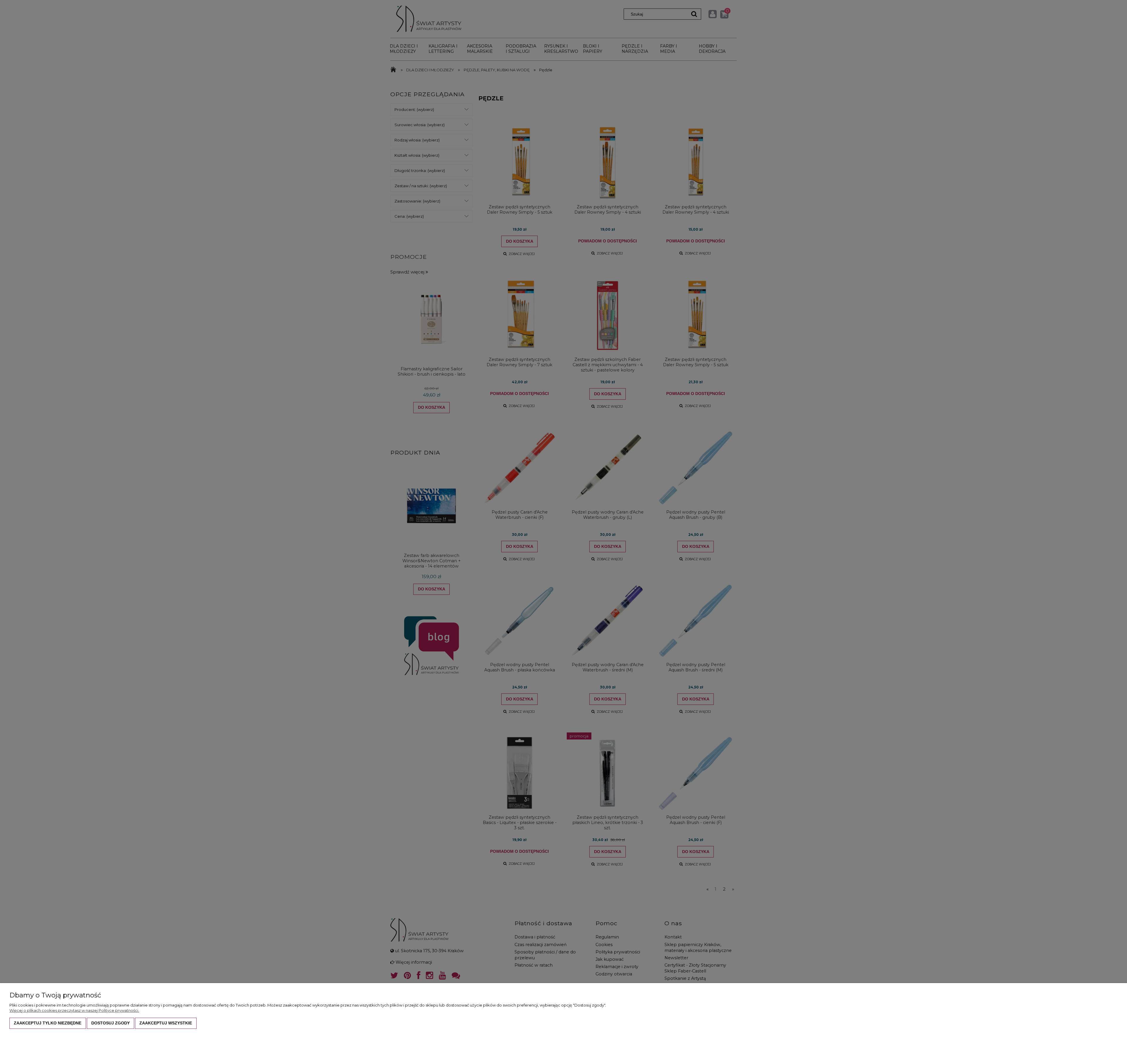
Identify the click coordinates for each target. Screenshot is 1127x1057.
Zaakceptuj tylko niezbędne (47, 1023)
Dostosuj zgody (110, 1023)
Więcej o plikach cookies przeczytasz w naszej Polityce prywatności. (74, 1010)
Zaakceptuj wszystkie (165, 1023)
